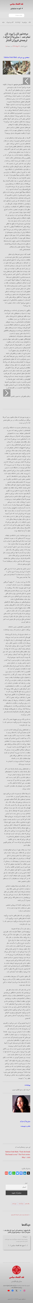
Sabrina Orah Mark (10, 57)
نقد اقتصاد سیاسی (16, 4)
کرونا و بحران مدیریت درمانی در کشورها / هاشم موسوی (20, 1215)
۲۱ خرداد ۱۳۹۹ (25, 1237)
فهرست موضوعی (15, 8)
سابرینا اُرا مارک (21, 1204)
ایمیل (26, 1183)
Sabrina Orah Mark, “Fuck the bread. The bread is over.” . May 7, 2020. (17, 1154)
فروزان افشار (14, 1204)
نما (6, 46)
